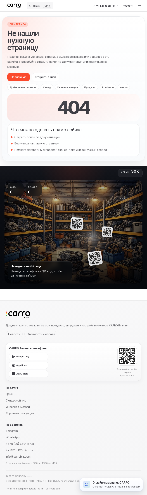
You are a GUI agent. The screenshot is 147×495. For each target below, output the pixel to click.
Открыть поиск (45, 76)
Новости (14, 334)
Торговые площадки (20, 413)
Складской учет (17, 400)
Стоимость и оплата (41, 334)
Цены (9, 394)
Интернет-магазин (18, 407)
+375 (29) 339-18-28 (20, 443)
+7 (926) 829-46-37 (19, 450)
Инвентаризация (67, 87)
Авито (123, 87)
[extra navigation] (139, 5)
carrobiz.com (53, 488)
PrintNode (108, 87)
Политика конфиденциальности (24, 488)
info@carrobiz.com (18, 456)
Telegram (12, 431)
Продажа (90, 87)
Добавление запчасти (23, 87)
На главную (18, 76)
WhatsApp (13, 437)
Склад (47, 87)
